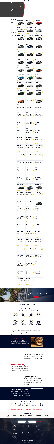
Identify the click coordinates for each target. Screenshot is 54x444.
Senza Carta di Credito (14, 433)
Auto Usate (36, 430)
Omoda (23, 434)
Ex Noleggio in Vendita (37, 436)
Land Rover (29, 430)
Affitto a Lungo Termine (38, 425)
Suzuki (23, 428)
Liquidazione (13, 432)
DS (28, 429)
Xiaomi (23, 432)
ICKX (28, 434)
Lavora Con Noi (14, 429)
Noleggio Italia (14, 430)
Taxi (35, 433)
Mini (28, 425)
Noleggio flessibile (14, 426)
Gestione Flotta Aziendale (15, 428)
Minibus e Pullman (37, 432)
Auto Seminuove (37, 434)
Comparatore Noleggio (37, 429)
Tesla (22, 429)
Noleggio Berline (14, 437)
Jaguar (23, 426)
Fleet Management (14, 434)
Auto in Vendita (14, 436)
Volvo (29, 428)
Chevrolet (23, 430)
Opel (28, 426)
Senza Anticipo (14, 425)
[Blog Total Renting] (42, 421)
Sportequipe (29, 432)
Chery (22, 433)
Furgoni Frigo (36, 426)
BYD (28, 433)
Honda (23, 425)
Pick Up (36, 428)
